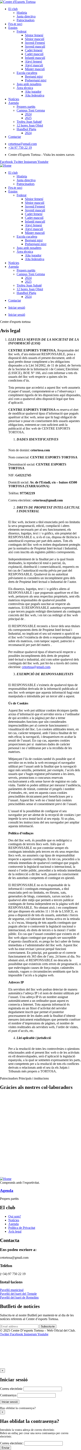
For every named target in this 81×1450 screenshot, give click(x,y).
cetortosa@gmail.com (36, 667)
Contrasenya (8, 1395)
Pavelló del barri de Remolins (19, 1297)
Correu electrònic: (11, 1443)
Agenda (6, 1190)
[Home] (5, 165)
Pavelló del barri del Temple (18, 1293)
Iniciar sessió (16, 307)
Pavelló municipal (11, 1290)
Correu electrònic (11, 1388)
